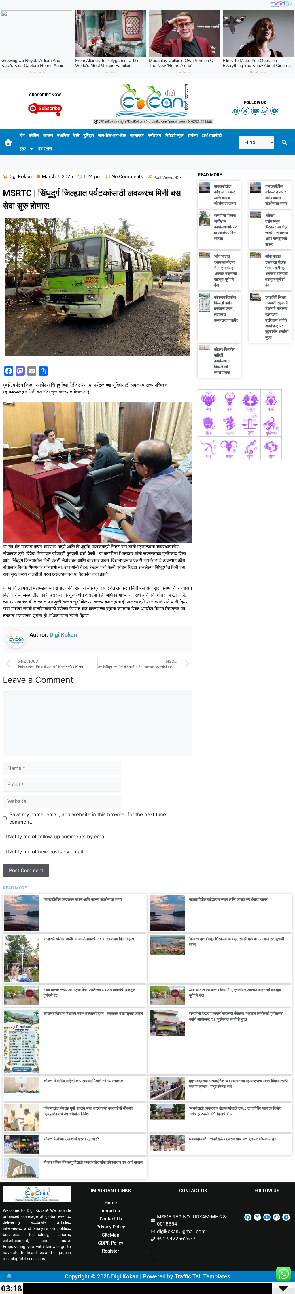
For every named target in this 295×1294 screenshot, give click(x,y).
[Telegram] (274, 111)
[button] (284, 142)
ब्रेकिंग (34, 135)
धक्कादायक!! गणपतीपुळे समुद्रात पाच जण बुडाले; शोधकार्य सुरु (233, 1139)
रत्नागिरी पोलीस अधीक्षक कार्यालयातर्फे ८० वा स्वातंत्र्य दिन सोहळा (225, 227)
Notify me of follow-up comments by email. (58, 836)
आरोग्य (193, 135)
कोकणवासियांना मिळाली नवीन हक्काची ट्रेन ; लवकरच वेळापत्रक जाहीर (226, 308)
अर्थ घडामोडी (212, 135)
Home (111, 1202)
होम (22, 135)
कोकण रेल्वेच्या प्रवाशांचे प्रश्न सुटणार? (71, 1139)
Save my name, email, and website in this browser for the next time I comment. (89, 818)
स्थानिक (63, 135)
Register (110, 1251)
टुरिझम (88, 135)
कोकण (48, 135)
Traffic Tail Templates (202, 1276)
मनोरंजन (154, 135)
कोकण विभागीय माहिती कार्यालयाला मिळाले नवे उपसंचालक (224, 361)
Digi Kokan (63, 634)
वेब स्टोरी (45, 148)
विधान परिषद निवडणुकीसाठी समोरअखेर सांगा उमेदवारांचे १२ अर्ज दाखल (93, 1162)
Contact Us (111, 1219)
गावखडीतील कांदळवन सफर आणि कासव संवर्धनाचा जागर (83, 899)
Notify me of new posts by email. (46, 852)
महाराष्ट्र (137, 135)
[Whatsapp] (264, 111)
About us (110, 1211)
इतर (23, 148)
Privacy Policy (110, 1227)
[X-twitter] (245, 111)
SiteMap (110, 1235)
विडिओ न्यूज (174, 135)
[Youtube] (255, 111)
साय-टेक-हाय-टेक (112, 135)
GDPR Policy (110, 1243)
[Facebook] (236, 111)
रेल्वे (76, 135)
